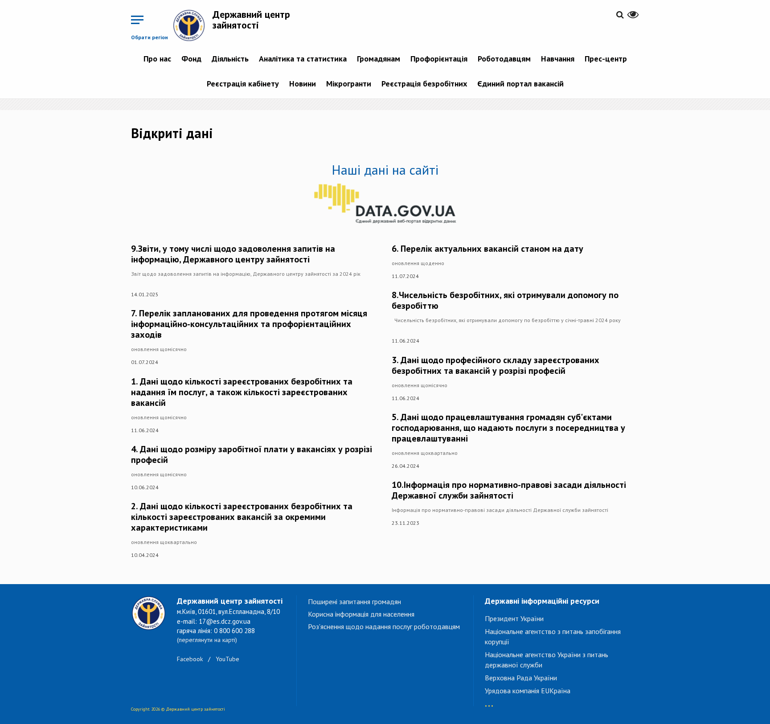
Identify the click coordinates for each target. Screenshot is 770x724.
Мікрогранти (348, 83)
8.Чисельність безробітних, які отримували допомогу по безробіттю (505, 300)
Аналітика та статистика (303, 58)
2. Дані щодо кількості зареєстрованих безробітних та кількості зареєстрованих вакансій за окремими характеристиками (241, 517)
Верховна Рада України (521, 677)
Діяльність (230, 58)
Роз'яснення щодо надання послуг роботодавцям (384, 626)
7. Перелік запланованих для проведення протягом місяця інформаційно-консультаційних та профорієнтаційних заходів (249, 324)
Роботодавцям (504, 58)
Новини (302, 83)
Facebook (190, 659)
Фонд (191, 58)
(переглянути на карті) (207, 640)
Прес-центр (606, 58)
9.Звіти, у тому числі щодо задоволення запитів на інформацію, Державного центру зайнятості (233, 254)
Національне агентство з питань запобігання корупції (553, 636)
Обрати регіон (149, 37)
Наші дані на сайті (385, 169)
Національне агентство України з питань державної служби (546, 659)
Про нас (157, 58)
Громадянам (378, 58)
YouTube (227, 659)
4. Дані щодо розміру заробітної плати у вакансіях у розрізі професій (251, 454)
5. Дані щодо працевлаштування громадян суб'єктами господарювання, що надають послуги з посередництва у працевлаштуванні (508, 428)
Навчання (557, 58)
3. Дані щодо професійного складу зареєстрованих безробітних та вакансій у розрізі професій (495, 365)
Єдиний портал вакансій (520, 83)
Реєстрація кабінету (243, 83)
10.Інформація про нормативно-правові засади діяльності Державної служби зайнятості (509, 490)
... (489, 701)
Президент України (514, 618)
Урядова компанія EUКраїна (527, 690)
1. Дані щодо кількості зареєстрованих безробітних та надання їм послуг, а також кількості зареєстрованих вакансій (241, 392)
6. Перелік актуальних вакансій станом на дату (487, 248)
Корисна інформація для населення (361, 613)
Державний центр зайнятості (251, 19)
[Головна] (192, 25)
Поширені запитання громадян (354, 601)
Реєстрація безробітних (424, 83)
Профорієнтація (438, 58)
